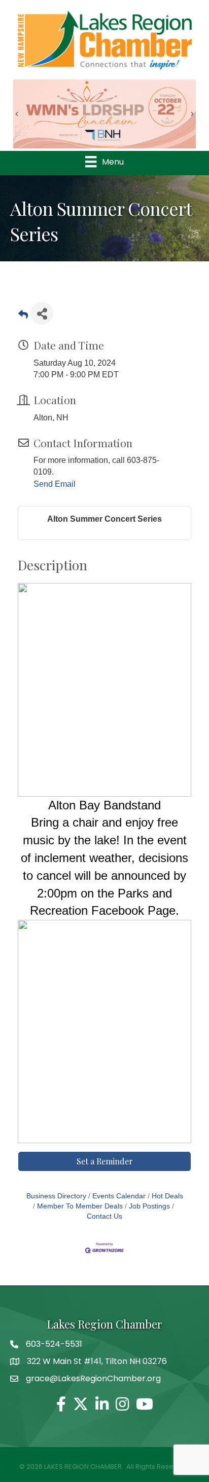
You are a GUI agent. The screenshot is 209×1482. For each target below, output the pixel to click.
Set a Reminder (105, 1161)
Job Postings (149, 1206)
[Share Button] (41, 313)
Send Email (54, 484)
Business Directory (56, 1196)
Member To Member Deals (80, 1206)
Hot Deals (167, 1196)
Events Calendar (119, 1196)
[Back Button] (23, 316)
